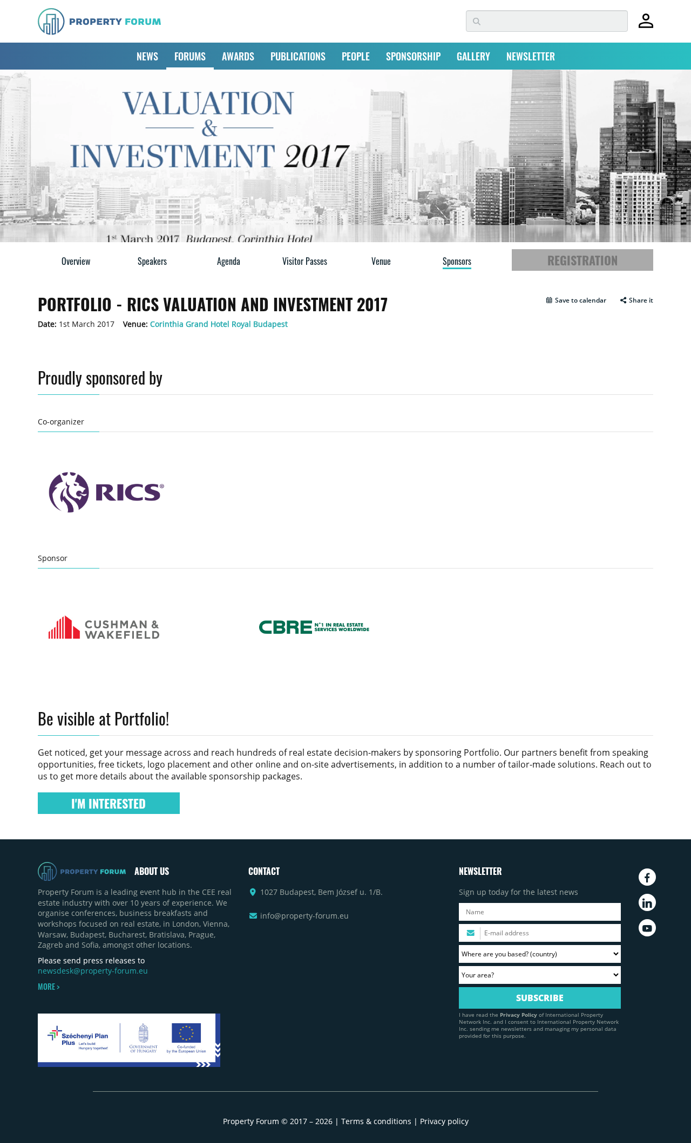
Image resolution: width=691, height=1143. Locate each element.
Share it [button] (640, 300)
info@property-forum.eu (304, 916)
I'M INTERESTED (108, 803)
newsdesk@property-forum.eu (93, 971)
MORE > (48, 986)
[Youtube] (647, 927)
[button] (575, 300)
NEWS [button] (147, 56)
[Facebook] (647, 877)
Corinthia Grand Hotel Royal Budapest (219, 324)
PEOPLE (356, 56)
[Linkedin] (647, 902)
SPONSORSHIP (413, 56)
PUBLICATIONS (298, 56)
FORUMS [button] (190, 56)
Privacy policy (444, 1121)
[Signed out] (646, 25)
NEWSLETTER (530, 56)
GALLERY (473, 56)
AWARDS (238, 56)
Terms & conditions (376, 1121)
